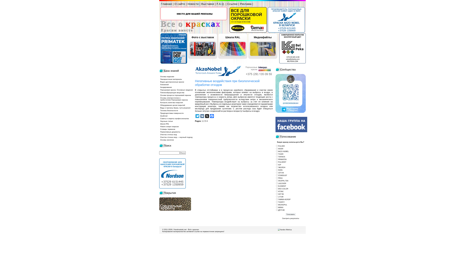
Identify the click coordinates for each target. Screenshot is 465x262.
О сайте (179, 3)
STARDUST (282, 175)
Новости (193, 3)
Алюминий (164, 85)
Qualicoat (163, 116)
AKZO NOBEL (283, 151)
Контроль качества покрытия (171, 102)
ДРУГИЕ (281, 210)
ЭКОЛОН (281, 167)
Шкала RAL (232, 37)
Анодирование (166, 87)
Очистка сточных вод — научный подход (176, 137)
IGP (279, 165)
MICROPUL (282, 205)
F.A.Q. (221, 3)
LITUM (280, 197)
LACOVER (282, 183)
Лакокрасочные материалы (171, 79)
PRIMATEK (282, 159)
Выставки (207, 3)
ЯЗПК (280, 170)
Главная (166, 3)
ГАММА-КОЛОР (284, 199)
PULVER (281, 146)
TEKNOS (281, 157)
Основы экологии (167, 140)
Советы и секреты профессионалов (174, 118)
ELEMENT (282, 186)
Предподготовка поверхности (172, 113)
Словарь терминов (167, 129)
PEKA (280, 178)
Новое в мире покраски (169, 126)
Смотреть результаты (290, 218)
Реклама (246, 3)
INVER (280, 149)
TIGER (280, 154)
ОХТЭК (281, 194)
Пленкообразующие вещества (172, 93)
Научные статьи (166, 121)
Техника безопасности (169, 110)
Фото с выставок (203, 37)
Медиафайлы (263, 37)
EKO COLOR (283, 189)
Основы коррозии (167, 77)
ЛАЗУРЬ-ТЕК (283, 181)
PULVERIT (282, 162)
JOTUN (281, 173)
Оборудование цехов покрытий (172, 105)
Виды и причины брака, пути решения (175, 108)
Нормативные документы (170, 132)
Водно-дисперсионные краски (172, 82)
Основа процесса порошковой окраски (175, 95)
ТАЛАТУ (281, 202)
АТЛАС (281, 191)
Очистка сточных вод (168, 134)
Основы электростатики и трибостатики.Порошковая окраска (174, 99)
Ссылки (232, 3)
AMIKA (280, 207)
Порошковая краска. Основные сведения (176, 90)
